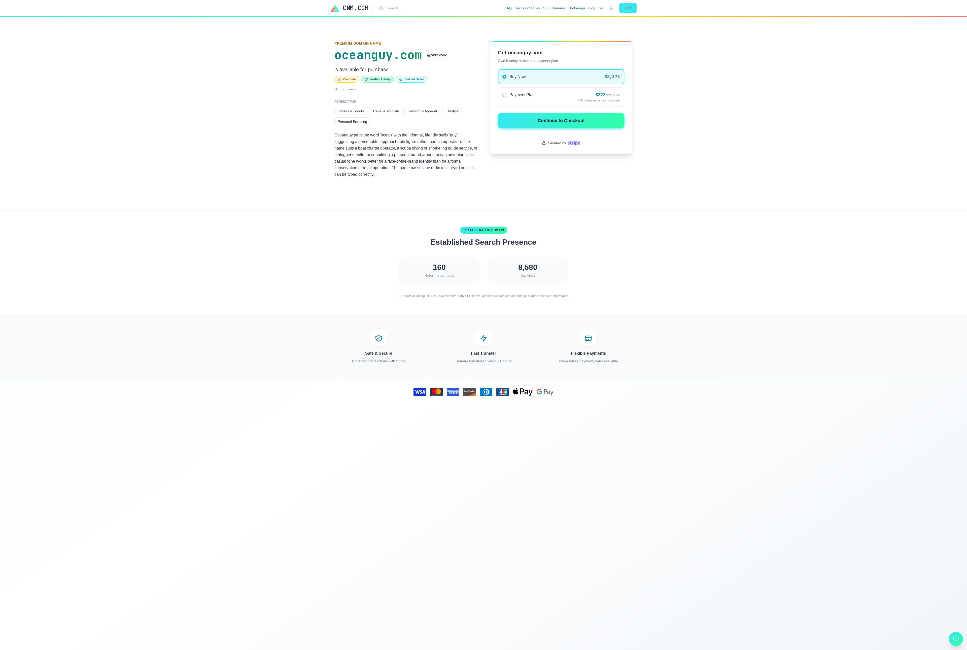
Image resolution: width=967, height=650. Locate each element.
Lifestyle (452, 111)
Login (628, 8)
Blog (591, 8)
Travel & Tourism (385, 111)
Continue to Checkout (561, 120)
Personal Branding (352, 122)
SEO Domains (554, 8)
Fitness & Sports (351, 111)
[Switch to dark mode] (611, 8)
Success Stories (527, 8)
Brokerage (577, 8)
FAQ (508, 8)
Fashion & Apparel (422, 111)
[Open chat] (956, 639)
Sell (601, 8)
